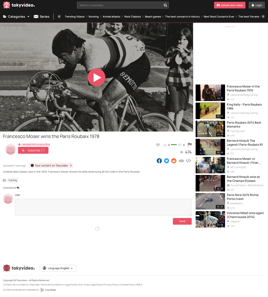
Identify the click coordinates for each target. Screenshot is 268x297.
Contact (7, 284)
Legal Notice (71, 284)
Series (44, 16)
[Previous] (59, 16)
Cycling (13, 180)
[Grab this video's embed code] (188, 160)
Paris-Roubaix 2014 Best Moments (244, 125)
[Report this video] (190, 145)
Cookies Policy (127, 284)
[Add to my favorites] (158, 145)
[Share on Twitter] (166, 160)
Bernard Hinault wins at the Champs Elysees (243, 179)
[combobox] (123, 5)
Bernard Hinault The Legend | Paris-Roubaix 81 (245, 143)
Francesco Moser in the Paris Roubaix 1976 (243, 88)
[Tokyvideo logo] (19, 5)
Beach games (153, 16)
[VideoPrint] (48, 289)
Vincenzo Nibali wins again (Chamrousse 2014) (245, 215)
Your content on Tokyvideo (26, 284)
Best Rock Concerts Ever (219, 16)
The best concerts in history (182, 16)
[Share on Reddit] (174, 160)
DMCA (139, 284)
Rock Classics (132, 16)
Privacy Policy (111, 284)
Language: (58, 268)
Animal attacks (111, 16)
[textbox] (119, 5)
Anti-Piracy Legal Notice (91, 284)
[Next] (263, 16)
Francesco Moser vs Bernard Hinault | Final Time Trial (242, 161)
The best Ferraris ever (251, 16)
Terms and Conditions (52, 284)
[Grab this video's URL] (181, 160)
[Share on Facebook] (159, 160)
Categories (16, 16)
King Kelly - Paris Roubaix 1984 (244, 106)
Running (94, 16)
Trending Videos (75, 16)
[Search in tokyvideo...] (165, 5)
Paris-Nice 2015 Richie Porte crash (243, 197)
